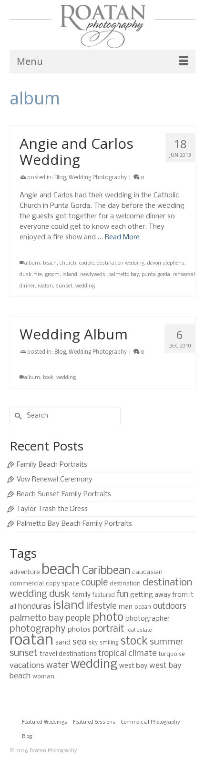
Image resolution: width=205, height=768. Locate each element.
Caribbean (106, 571)
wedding (85, 286)
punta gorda (156, 274)
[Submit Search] (17, 416)
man (126, 607)
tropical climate (127, 653)
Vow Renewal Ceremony (54, 479)
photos (79, 630)
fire (38, 274)
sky (93, 643)
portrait (108, 629)
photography (38, 629)
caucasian (147, 572)
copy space (62, 584)
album (32, 263)
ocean (142, 607)
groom (52, 274)
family (81, 595)
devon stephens (165, 263)
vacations (27, 666)
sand (63, 642)
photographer (147, 619)
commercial (27, 584)
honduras (34, 607)
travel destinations (68, 654)
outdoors (169, 606)
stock (134, 641)
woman (43, 677)
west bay (133, 666)
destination (125, 584)
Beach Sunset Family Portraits (64, 494)
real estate (139, 630)
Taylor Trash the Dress (52, 509)
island (69, 274)
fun (122, 594)
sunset (64, 286)
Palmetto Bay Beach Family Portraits (74, 524)
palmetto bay (123, 274)
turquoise (171, 654)
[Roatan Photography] (102, 26)
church (68, 263)
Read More (122, 237)
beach (50, 263)
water (57, 665)
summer (167, 642)
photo (107, 618)
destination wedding (120, 263)
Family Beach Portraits (52, 465)
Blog (60, 178)
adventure (25, 572)
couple (86, 263)
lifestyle (101, 606)
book (48, 377)
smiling (109, 643)
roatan (45, 286)
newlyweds (92, 274)
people (78, 618)
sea (79, 642)
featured (103, 595)
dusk (25, 274)
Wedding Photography (98, 178)
